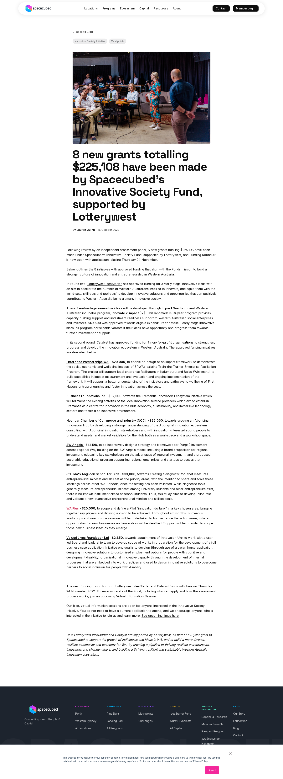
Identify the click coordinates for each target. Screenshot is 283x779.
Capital (144, 8)
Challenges (145, 721)
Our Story (239, 713)
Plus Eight (113, 713)
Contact (221, 8)
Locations (91, 8)
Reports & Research (214, 716)
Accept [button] (212, 770)
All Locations (83, 728)
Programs (108, 8)
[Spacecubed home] (38, 8)
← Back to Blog (83, 31)
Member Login (245, 8)
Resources (161, 8)
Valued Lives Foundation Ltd (87, 538)
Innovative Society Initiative (90, 41)
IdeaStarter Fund (180, 713)
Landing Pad (115, 721)
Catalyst (102, 342)
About (177, 8)
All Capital (176, 728)
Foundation (240, 721)
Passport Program (213, 731)
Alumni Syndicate (181, 721)
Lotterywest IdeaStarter (104, 284)
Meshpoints (117, 41)
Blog (236, 728)
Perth (78, 713)
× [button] (230, 752)
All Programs (115, 728)
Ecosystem (127, 8)
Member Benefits (212, 724)
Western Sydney (85, 721)
